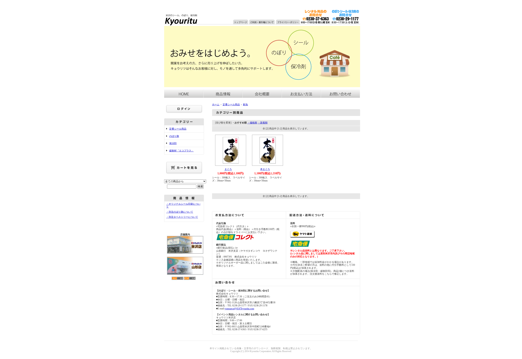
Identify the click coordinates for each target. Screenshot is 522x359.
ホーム (215, 104)
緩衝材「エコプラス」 (181, 150)
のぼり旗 (174, 136)
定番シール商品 (177, 128)
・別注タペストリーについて (182, 217)
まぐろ (228, 169)
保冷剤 (173, 143)
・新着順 (263, 122)
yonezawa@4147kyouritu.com (239, 308)
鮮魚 (245, 104)
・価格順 (252, 122)
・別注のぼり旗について (179, 211)
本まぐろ (265, 169)
